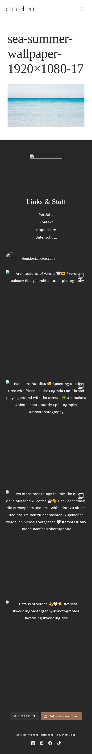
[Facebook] (50, 743)
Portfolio (46, 214)
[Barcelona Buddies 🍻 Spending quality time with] (46, 434)
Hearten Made (66, 735)
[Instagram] (33, 743)
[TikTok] (59, 743)
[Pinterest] (42, 743)
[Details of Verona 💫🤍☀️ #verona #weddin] (46, 654)
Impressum (46, 229)
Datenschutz (46, 237)
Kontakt (46, 222)
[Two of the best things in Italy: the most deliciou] (46, 544)
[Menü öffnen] (81, 9)
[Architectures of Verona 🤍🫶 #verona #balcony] (46, 324)
